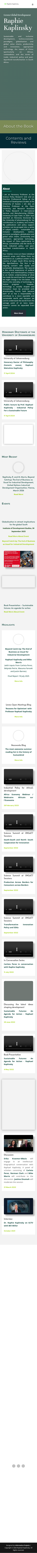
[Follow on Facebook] (13, 1466)
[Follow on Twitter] (18, 1466)
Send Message (19, 1521)
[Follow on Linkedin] (23, 1466)
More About (18, 313)
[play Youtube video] (18, 559)
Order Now (10, 1406)
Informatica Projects (22, 1545)
